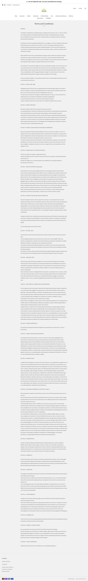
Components (35, 16)
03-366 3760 (9, 4)
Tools (52, 16)
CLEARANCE (48, 18)
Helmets (28, 16)
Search (74, 8)
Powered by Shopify (71, 578)
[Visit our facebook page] (3, 5)
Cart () (80, 8)
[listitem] (44, 1)
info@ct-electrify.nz (16, 4)
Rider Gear (71, 16)
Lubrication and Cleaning (60, 16)
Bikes (16, 16)
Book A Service (40, 18)
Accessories (22, 16)
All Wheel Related (44, 16)
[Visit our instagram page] (5, 5)
